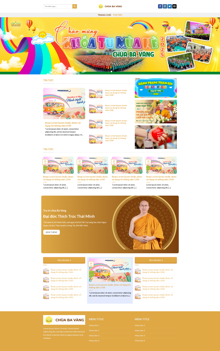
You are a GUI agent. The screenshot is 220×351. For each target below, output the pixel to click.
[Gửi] (74, 6)
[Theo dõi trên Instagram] (165, 6)
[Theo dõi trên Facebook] (160, 6)
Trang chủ (104, 15)
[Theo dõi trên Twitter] (170, 6)
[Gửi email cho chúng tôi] (174, 6)
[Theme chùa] (110, 6)
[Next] (212, 46)
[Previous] (7, 46)
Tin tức (117, 15)
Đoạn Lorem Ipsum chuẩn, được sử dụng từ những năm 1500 (58, 178)
